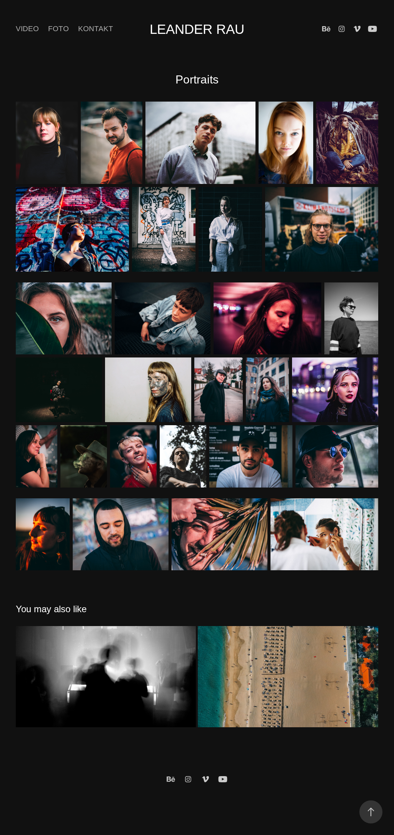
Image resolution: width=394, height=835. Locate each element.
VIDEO (27, 29)
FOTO (58, 29)
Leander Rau (197, 29)
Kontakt (95, 29)
